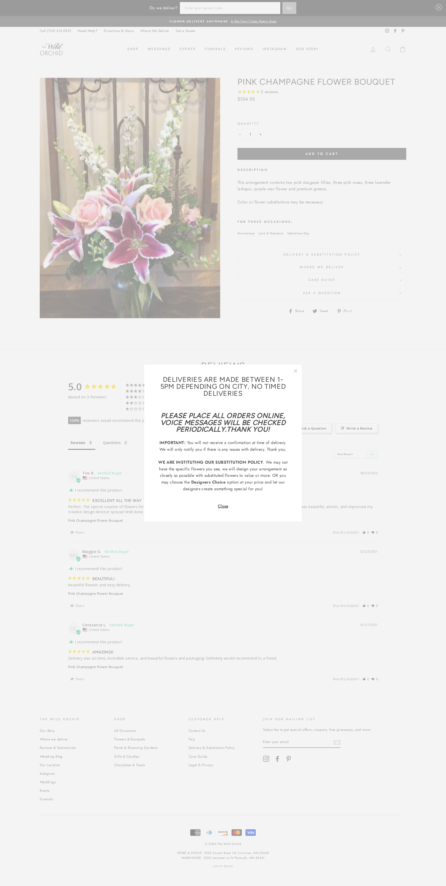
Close (223, 506)
